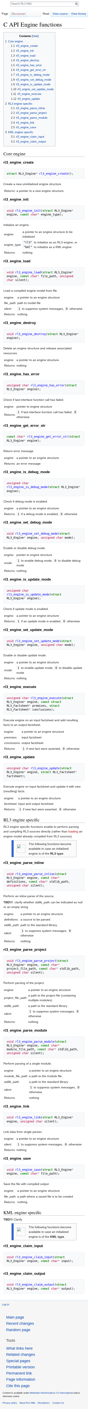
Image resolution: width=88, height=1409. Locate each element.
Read (46, 13)
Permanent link (19, 1373)
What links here (19, 1348)
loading (73, 831)
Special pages (18, 1361)
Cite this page (18, 1386)
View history (78, 13)
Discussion (18, 13)
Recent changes (20, 1323)
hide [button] (35, 36)
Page (5, 13)
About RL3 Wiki (27, 1403)
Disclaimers (44, 1403)
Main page (15, 1317)
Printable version (20, 1367)
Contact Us (58, 1403)
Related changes (20, 1354)
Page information (20, 1379)
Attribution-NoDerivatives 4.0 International (51, 1393)
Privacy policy (10, 1403)
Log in (5, 1304)
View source (60, 13)
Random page (18, 1330)
